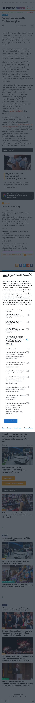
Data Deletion (6, 428)
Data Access (17, 428)
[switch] (27, 315)
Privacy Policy (28, 428)
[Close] (31, 275)
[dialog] (17, 351)
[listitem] (17, 310)
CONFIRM (11, 420)
